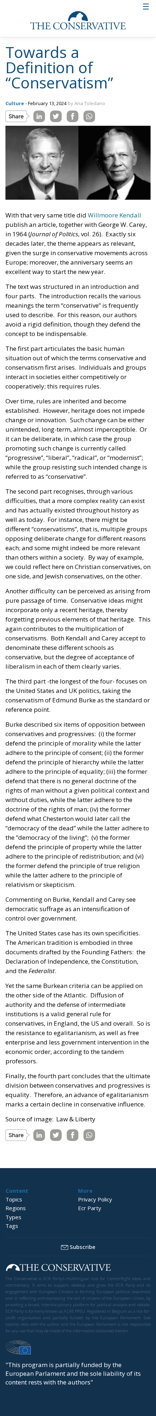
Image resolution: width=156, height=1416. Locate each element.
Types (13, 1217)
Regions (15, 1208)
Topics (13, 1199)
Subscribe (82, 1246)
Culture (14, 103)
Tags (11, 1225)
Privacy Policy (95, 1199)
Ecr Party (89, 1208)
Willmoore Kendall (114, 215)
